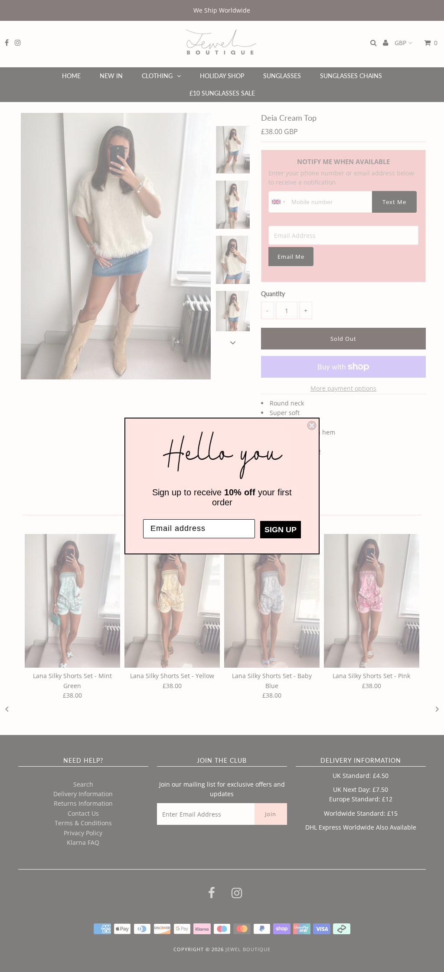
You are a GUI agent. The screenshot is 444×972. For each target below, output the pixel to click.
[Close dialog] (311, 425)
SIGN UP (280, 529)
